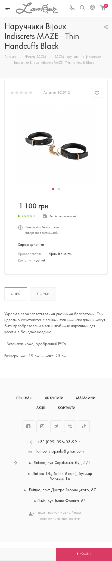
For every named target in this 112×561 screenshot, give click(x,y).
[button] (53, 189)
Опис (15, 294)
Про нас (24, 398)
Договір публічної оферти (60, 519)
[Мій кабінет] (92, 9)
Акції (40, 408)
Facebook (28, 426)
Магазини (85, 398)
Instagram (42, 426)
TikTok (84, 426)
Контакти (67, 408)
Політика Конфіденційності (60, 513)
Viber (70, 426)
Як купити (54, 398)
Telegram (56, 426)
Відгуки (43, 294)
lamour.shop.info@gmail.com (60, 452)
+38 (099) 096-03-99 (57, 442)
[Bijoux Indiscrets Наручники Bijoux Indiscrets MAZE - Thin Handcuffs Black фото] (56, 145)
